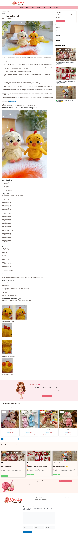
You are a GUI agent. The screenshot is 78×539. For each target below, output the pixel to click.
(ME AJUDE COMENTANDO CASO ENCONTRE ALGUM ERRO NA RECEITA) (18, 104)
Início (2, 11)
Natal (33, 462)
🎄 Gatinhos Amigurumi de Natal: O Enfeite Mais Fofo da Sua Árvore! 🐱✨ (64, 465)
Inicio (39, 2)
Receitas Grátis (54, 2)
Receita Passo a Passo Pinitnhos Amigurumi (20, 108)
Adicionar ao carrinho (10, 434)
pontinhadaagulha (8, 102)
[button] (65, 2)
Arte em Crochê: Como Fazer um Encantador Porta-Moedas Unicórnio (13, 465)
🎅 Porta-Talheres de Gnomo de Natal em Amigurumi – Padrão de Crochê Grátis (38, 465)
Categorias (61, 2)
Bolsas (2, 462)
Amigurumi (3, 13)
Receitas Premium (45, 2)
